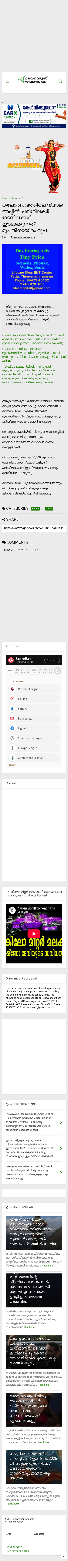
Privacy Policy (14, 1547)
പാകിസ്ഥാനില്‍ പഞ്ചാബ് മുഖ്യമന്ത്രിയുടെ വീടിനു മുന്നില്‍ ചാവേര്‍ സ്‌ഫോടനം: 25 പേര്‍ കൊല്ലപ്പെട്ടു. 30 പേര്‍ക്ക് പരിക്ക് (34, 354)
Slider (24, 198)
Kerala (14, 198)
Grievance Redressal (18, 1550)
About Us (39, 1534)
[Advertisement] (32, 38)
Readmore (47, 1265)
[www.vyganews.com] (33, 83)
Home (4, 198)
